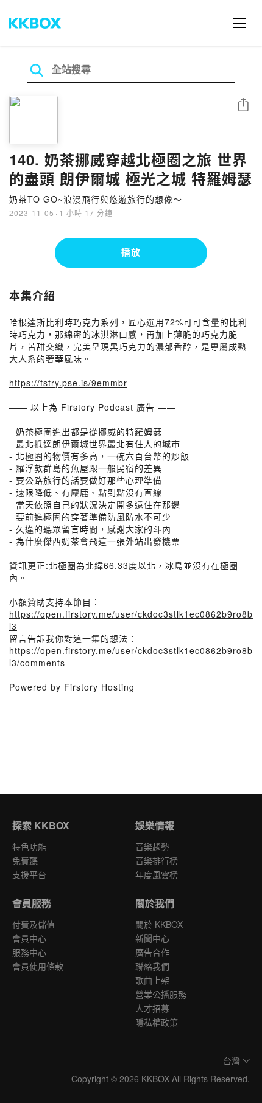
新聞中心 (152, 938)
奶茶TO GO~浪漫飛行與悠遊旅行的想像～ (95, 199)
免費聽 (25, 860)
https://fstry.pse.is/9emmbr (68, 383)
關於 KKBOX (159, 924)
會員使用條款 (37, 966)
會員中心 (29, 938)
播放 (131, 252)
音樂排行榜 (156, 860)
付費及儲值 (33, 924)
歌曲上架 (152, 980)
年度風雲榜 (156, 874)
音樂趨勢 (152, 846)
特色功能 (29, 846)
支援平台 (29, 874)
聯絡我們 (152, 966)
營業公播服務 (160, 994)
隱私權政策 (156, 1022)
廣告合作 (152, 952)
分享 (243, 105)
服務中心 (29, 952)
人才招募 (152, 1008)
